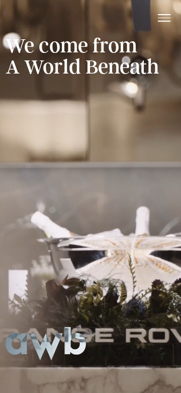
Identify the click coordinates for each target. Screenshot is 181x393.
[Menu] (164, 18)
